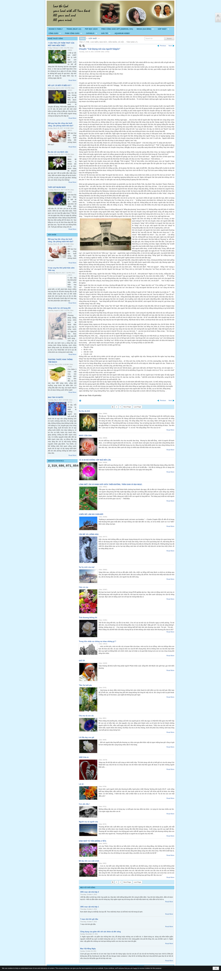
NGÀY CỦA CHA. (85, 435)
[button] (145, 29)
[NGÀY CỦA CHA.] (88, 447)
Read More (72, 80)
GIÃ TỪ (82, 661)
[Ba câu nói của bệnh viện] (57, 163)
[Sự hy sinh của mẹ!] (88, 576)
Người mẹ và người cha (88, 822)
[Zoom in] (80, 45)
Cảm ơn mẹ (83, 587)
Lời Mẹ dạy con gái (86, 737)
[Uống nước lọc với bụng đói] (57, 326)
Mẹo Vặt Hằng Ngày (88, 949)
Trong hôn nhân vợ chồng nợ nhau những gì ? (97, 641)
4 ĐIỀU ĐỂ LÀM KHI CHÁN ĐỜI (91, 514)
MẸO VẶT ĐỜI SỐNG (87, 887)
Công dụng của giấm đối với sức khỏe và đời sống (100, 932)
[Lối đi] (88, 793)
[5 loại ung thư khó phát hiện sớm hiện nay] (57, 281)
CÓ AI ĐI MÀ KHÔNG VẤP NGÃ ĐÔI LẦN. (95, 460)
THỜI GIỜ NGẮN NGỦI (57, 187)
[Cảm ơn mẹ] (88, 601)
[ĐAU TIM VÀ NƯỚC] (57, 408)
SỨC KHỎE (52, 235)
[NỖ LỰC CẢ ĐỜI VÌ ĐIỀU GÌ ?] (57, 97)
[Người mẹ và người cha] (88, 830)
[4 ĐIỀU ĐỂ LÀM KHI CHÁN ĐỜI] (88, 523)
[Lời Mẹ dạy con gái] (88, 746)
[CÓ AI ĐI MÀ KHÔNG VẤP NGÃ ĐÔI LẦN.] (88, 471)
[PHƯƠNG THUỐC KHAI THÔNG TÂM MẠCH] (57, 374)
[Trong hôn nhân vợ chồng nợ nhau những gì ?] (88, 649)
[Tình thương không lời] (88, 628)
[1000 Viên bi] (88, 770)
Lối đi (81, 784)
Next (170, 46)
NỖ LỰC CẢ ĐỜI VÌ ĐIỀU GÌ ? (59, 85)
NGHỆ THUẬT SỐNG (55, 38)
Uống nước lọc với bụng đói (59, 308)
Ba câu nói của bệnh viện (58, 152)
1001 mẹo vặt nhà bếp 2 (89, 892)
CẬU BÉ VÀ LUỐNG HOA (88, 534)
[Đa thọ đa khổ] (88, 422)
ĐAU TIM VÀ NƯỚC (55, 397)
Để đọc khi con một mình (89, 861)
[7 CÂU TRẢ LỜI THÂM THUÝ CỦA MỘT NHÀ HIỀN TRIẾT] (57, 56)
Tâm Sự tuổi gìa (85, 685)
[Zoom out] (83, 45)
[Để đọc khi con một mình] (88, 870)
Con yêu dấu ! (84, 804)
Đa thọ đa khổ (84, 411)
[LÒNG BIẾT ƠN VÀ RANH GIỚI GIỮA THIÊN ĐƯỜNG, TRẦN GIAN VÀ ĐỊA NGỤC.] (88, 498)
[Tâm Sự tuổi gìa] (88, 699)
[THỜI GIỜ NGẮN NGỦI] (57, 198)
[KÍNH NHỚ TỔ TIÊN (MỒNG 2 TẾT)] (88, 850)
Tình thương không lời (88, 617)
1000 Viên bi (84, 757)
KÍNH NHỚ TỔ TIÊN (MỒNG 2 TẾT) (92, 841)
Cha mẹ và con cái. (86, 716)
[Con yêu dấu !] (88, 811)
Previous (163, 46)
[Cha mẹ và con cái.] (88, 724)
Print (80, 400)
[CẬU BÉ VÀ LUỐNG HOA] (88, 550)
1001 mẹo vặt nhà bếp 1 (89, 907)
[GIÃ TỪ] (88, 672)
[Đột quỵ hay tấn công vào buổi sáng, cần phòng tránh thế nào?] (57, 136)
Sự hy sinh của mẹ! (86, 567)
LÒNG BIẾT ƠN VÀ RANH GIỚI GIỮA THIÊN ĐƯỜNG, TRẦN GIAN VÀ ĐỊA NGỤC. (110, 484)
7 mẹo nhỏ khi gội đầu (89, 919)
